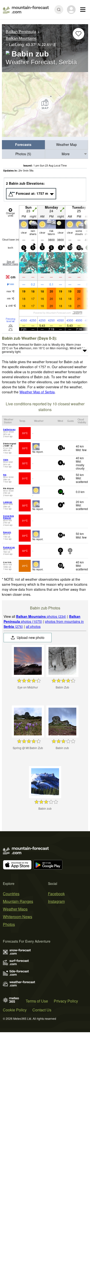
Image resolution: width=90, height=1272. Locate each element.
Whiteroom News (17, 916)
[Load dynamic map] (45, 104)
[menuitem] (23, 144)
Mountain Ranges (18, 901)
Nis (4, 474)
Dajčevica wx (9, 429)
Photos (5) (23, 153)
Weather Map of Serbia (37, 392)
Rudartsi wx (9, 547)
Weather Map (66, 144)
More (66, 153)
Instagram (56, 901)
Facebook (56, 893)
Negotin (7, 532)
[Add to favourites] (78, 34)
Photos (9, 924)
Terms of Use (37, 1001)
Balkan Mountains (21, 39)
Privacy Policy (66, 1001)
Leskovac (7, 502)
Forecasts (23, 144)
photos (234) (41, 616)
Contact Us (41, 1010)
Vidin (5, 459)
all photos (33, 626)
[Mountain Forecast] (26, 9)
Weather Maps (15, 909)
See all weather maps (10, 263)
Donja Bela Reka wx (8, 517)
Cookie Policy (15, 1010)
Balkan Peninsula (21, 32)
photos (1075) (42, 619)
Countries (11, 893)
